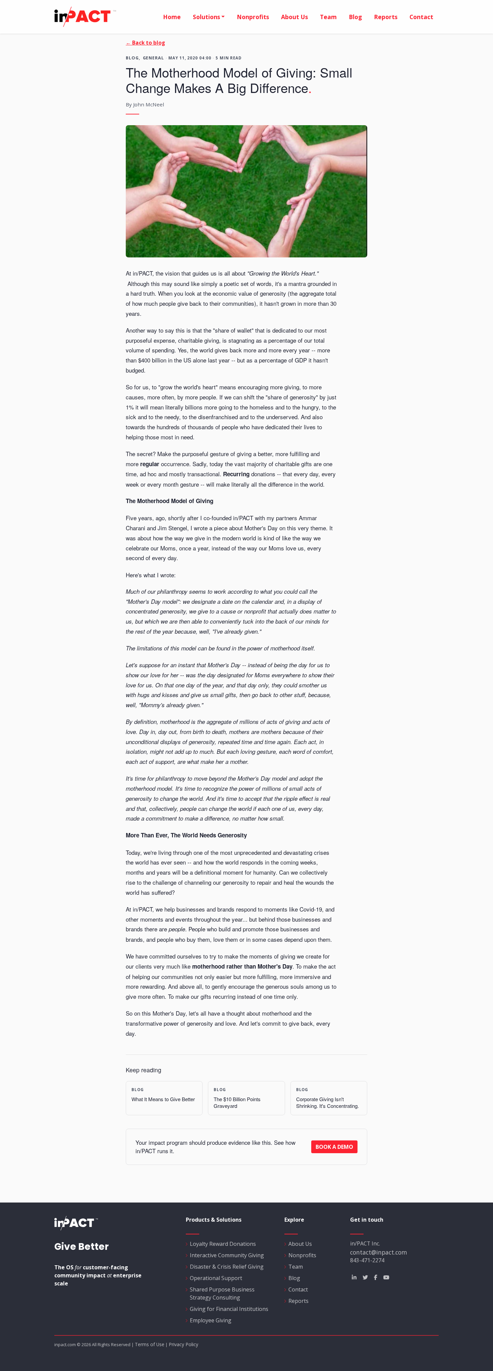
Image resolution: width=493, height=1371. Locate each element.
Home (172, 17)
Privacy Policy (183, 1344)
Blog (355, 17)
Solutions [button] (206, 17)
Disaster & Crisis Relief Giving (227, 1266)
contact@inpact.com (378, 1252)
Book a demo (334, 1146)
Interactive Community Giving (227, 1255)
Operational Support (216, 1278)
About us (294, 17)
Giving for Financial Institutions (229, 1309)
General (153, 58)
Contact (421, 17)
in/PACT (101, 17)
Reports (385, 17)
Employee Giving (210, 1320)
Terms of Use (149, 1344)
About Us (300, 1243)
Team (328, 17)
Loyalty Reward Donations (223, 1243)
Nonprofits (253, 17)
